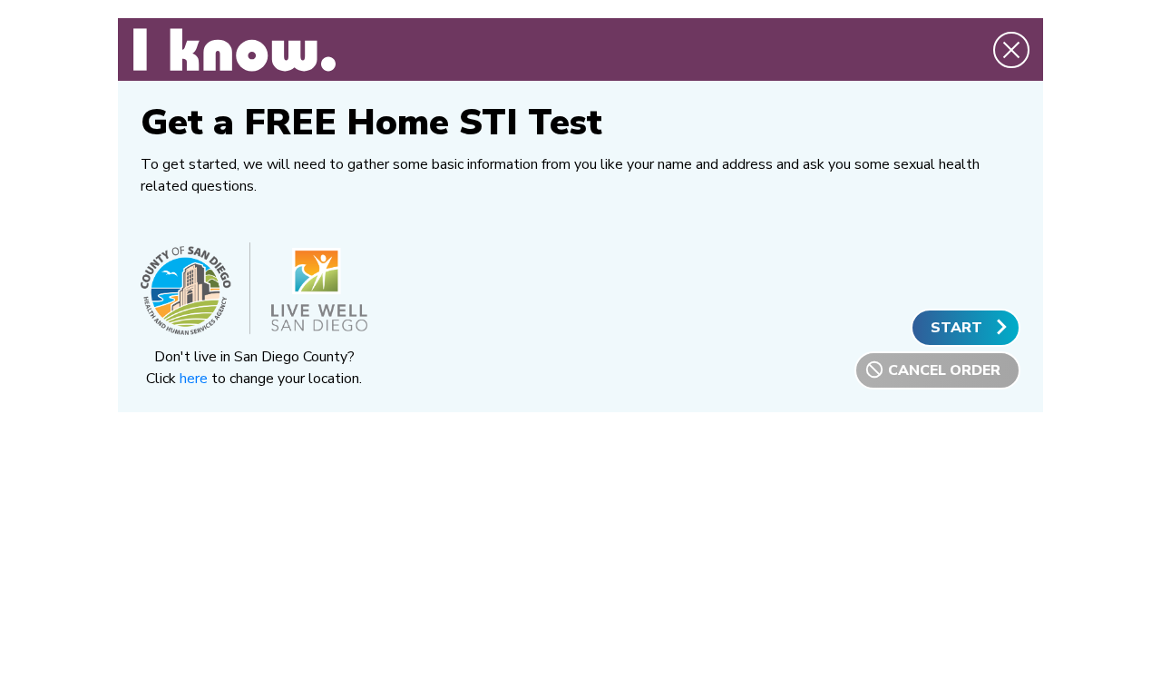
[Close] (1011, 64)
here (194, 379)
